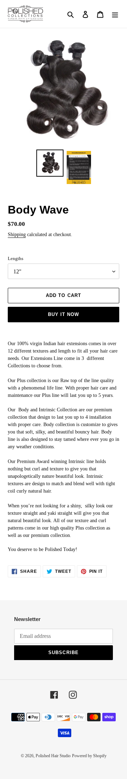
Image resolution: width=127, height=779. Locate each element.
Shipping (17, 234)
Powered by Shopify (89, 755)
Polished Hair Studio (53, 755)
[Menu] (115, 13)
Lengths (15, 258)
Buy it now (63, 314)
